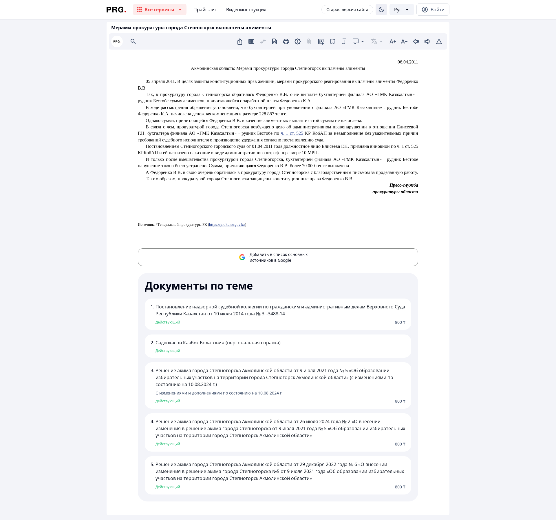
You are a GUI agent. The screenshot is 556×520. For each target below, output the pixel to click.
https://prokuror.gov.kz (227, 224)
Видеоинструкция (246, 9)
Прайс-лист (206, 9)
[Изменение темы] (381, 9)
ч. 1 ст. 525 (292, 133)
